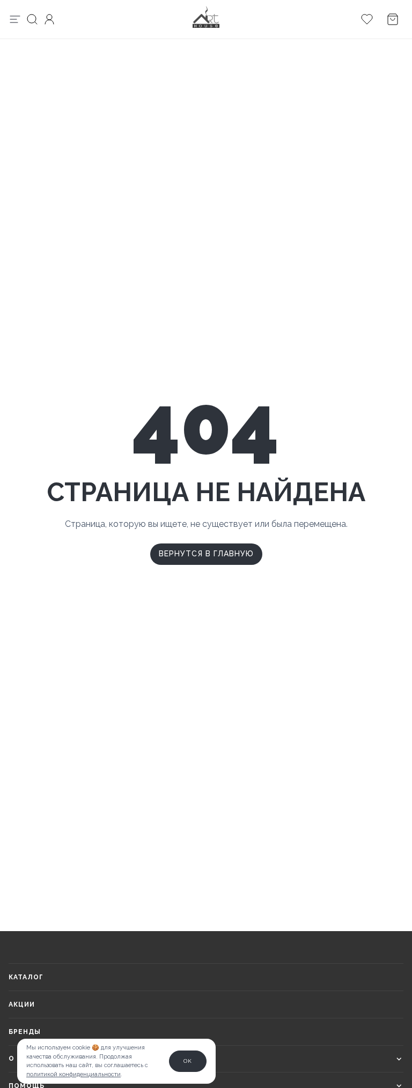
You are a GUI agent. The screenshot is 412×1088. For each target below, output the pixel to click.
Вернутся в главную (206, 553)
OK (187, 1061)
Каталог (26, 977)
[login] (49, 19)
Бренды (25, 1032)
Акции (22, 1004)
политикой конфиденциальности (73, 1074)
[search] (32, 19)
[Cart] (367, 19)
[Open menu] (15, 19)
